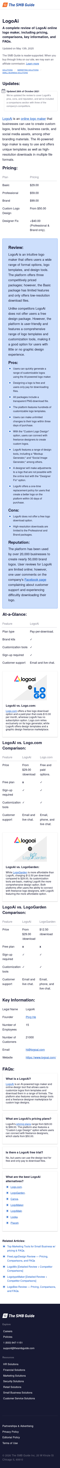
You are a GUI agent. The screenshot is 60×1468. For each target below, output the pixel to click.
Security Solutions (13, 1381)
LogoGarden (20, 872)
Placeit (14, 1223)
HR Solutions (10, 1364)
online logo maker (33, 118)
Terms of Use (10, 1443)
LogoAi (7, 118)
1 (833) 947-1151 (13, 1342)
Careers (7, 1331)
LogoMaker (17, 1205)
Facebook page (35, 579)
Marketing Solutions (28, 70)
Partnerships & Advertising (17, 1426)
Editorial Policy (11, 1437)
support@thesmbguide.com (18, 1348)
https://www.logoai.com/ (41, 1057)
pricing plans (23, 1124)
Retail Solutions (12, 1387)
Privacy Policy (10, 1431)
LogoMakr (16, 1211)
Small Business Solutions (15, 72)
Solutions (7, 70)
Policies (7, 1337)
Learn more (32, 63)
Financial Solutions (14, 1370)
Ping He (31, 1017)
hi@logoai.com (35, 1049)
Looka (14, 1217)
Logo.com (11, 711)
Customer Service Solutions (19, 1398)
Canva (14, 1199)
